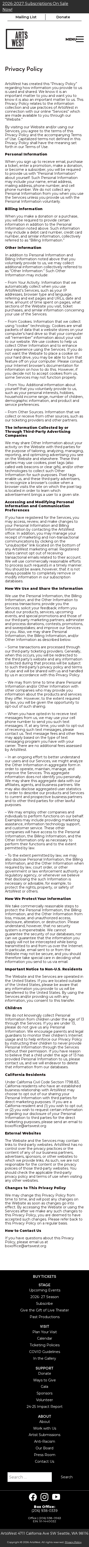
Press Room (44, 1455)
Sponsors (44, 1393)
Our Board (44, 1448)
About (44, 1416)
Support (44, 1368)
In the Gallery (44, 1358)
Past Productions (45, 1317)
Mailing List (26, 17)
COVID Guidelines (44, 1352)
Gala (44, 1386)
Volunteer (44, 1400)
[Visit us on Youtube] (56, 1497)
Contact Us (44, 1461)
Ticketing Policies (45, 1345)
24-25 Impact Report (45, 1406)
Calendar (44, 1338)
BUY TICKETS (44, 1276)
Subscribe (44, 1303)
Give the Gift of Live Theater (44, 1310)
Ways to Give (44, 1380)
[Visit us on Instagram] (44, 1497)
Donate (63, 17)
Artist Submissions (44, 1435)
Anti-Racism (44, 1441)
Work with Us (44, 1428)
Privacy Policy (73, 1542)
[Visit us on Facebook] (33, 1497)
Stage (44, 1284)
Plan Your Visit (44, 1332)
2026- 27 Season (44, 1297)
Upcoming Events (44, 1290)
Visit (44, 1326)
